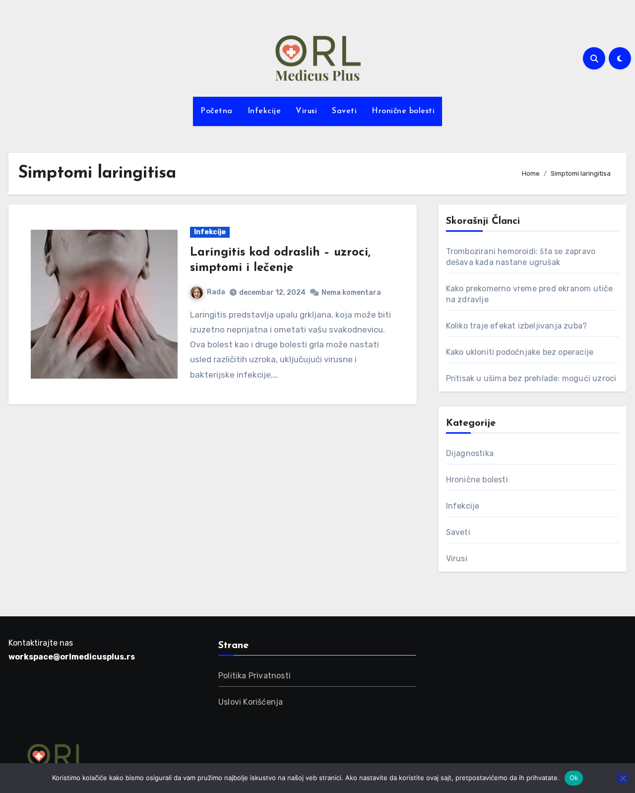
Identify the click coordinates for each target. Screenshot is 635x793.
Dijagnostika (470, 453)
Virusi (306, 111)
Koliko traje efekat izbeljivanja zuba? (516, 325)
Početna (216, 111)
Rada (216, 292)
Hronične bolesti (403, 111)
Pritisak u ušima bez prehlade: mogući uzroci (531, 378)
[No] (623, 778)
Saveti (344, 111)
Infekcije (264, 111)
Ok (574, 778)
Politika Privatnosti (254, 675)
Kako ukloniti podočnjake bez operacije (520, 352)
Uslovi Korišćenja (250, 702)
